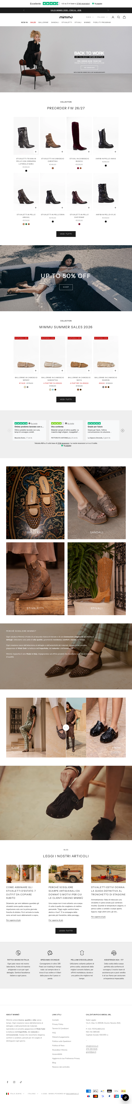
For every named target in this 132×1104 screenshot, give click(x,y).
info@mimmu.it (92, 1046)
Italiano (101, 17)
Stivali (78, 22)
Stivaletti (67, 22)
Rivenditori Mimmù (59, 1050)
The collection (16, 752)
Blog (54, 1062)
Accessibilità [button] (57, 1054)
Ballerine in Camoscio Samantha (53, 379)
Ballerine (44, 22)
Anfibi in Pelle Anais (106, 159)
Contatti (55, 1020)
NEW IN (24, 22)
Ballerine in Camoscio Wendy (26, 379)
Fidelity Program (102, 22)
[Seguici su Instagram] (14, 1082)
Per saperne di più (13, 920)
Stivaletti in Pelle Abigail (26, 216)
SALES (33, 22)
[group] (66, 59)
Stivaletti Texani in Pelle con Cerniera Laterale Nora (26, 161)
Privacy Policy (57, 1024)
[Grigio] (27, 387)
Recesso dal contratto (61, 1067)
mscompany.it (72, 1094)
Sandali (55, 22)
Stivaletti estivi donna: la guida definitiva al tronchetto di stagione (108, 891)
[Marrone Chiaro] (23, 224)
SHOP (66, 287)
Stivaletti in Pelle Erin (52, 215)
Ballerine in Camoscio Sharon (106, 379)
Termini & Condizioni (60, 1028)
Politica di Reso (58, 1045)
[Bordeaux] (78, 168)
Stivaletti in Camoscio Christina (52, 160)
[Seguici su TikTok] (21, 1082)
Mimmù (87, 22)
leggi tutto (66, 931)
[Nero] (26, 171)
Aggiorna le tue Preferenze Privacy (66, 1058)
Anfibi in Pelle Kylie (106, 215)
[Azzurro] (53, 389)
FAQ (54, 1033)
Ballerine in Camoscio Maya (79, 379)
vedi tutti (66, 234)
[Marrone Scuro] (55, 389)
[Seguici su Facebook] (7, 1082)
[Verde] (26, 224)
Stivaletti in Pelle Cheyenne (79, 216)
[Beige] (25, 387)
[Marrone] (53, 168)
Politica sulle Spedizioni (61, 1041)
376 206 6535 (91, 1049)
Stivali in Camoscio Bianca (79, 160)
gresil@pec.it (91, 1052)
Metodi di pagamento (60, 1037)
